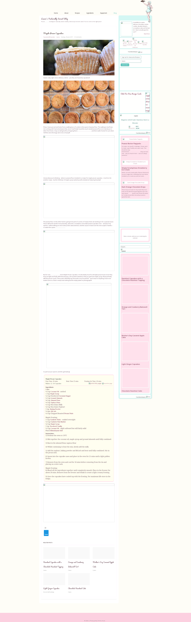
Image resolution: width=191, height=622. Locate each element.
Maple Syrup (54, 394)
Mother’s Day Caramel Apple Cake (133, 336)
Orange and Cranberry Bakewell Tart (134, 308)
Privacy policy (93, 620)
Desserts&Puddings (48, 592)
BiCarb (53, 411)
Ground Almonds (56, 398)
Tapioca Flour (55, 402)
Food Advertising (132, 51)
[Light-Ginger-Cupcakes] (135, 351)
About (66, 13)
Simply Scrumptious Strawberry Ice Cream (134, 169)
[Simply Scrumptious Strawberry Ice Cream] (135, 162)
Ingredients (90, 13)
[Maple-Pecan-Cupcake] (79, 57)
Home (56, 13)
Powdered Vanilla (56, 426)
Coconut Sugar (65, 396)
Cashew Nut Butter (58, 422)
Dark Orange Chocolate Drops (133, 187)
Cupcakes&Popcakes (49, 37)
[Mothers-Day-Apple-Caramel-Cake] (135, 323)
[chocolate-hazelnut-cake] (135, 378)
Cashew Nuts (55, 420)
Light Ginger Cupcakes (51, 588)
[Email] (107, 383)
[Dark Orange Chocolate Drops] (135, 182)
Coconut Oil (55, 391)
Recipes (77, 13)
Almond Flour (55, 400)
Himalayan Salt (56, 430)
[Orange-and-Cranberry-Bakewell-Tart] (135, 294)
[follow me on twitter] (125, 43)
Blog (115, 13)
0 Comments (78, 37)
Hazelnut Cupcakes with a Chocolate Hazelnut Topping (133, 279)
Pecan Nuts (68, 413)
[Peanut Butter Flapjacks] (135, 139)
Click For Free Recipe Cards (131, 93)
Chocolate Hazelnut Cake (77, 588)
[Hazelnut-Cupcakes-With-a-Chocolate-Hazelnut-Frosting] (135, 266)
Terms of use (101, 620)
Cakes (45, 570)
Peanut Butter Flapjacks (131, 143)
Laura (58, 37)
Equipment (103, 13)
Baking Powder (55, 409)
